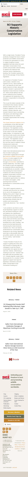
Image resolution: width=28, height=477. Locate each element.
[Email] (14, 280)
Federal (18, 21)
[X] (10, 277)
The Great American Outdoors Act (13, 122)
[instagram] (10, 429)
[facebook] (4, 429)
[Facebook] (7, 277)
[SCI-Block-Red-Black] (6, 12)
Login (26, 8)
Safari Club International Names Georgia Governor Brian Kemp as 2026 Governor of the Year (14, 347)
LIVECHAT (14, 467)
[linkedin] (7, 432)
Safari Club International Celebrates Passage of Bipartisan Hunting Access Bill (14, 326)
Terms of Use (21, 444)
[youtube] (4, 432)
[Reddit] (14, 277)
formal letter (12, 162)
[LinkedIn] (17, 277)
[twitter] (7, 429)
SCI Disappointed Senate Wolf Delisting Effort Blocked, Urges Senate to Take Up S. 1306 (14, 306)
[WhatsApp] (20, 277)
